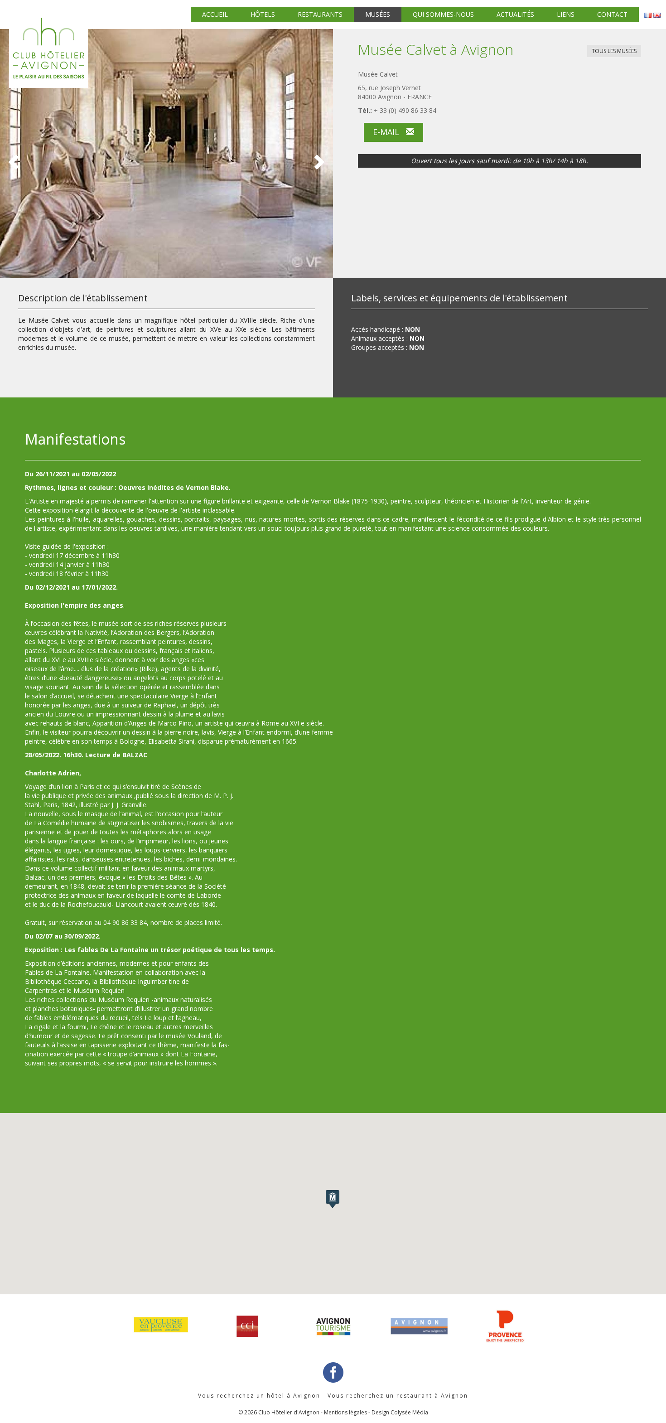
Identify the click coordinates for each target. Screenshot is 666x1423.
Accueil (215, 14)
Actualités (515, 14)
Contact (612, 14)
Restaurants (320, 14)
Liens (565, 14)
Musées (377, 14)
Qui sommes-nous (443, 14)
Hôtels (263, 14)
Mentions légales (345, 1412)
